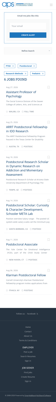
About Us (28, 336)
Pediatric (36, 73)
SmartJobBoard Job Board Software (38, 395)
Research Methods (14, 73)
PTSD (8, 66)
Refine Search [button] (28, 51)
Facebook (31, 313)
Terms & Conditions (28, 340)
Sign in (28, 360)
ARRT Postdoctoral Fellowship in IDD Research (26, 129)
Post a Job (28, 352)
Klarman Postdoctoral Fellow (26, 275)
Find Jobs (28, 372)
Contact (28, 331)
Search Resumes (28, 356)
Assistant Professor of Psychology (21, 94)
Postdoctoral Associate (22, 244)
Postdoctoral (26, 66)
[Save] (48, 87)
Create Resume (28, 377)
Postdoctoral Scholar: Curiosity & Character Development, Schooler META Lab (27, 209)
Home (28, 327)
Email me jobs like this (28, 15)
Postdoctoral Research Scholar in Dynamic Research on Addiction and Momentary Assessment (27, 168)
